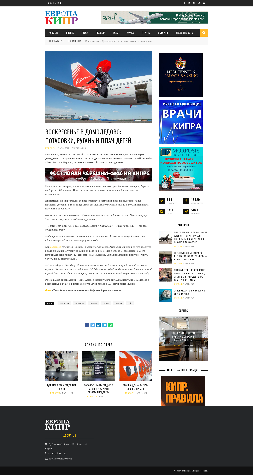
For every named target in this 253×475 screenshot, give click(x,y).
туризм (118, 303)
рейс (130, 303)
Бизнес (70, 32)
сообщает (56, 246)
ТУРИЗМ (146, 32)
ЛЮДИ (85, 32)
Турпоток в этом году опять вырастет (61, 387)
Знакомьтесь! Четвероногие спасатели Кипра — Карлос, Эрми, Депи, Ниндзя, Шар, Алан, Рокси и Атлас (189, 275)
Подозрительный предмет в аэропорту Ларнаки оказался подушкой (98, 389)
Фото (48, 290)
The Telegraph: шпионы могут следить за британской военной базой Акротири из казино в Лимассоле (190, 237)
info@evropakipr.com (60, 458)
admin (187, 470)
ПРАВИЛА (100, 32)
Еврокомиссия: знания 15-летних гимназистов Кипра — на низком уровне (191, 256)
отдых (106, 303)
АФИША (131, 32)
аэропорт (64, 303)
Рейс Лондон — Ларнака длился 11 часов (135, 387)
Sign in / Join (54, 3)
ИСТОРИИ (163, 32)
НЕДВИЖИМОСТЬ (184, 32)
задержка (79, 303)
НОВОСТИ (54, 32)
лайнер (93, 303)
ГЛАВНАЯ (58, 41)
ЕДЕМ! (116, 32)
